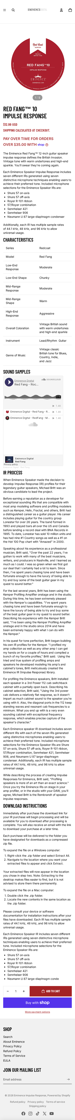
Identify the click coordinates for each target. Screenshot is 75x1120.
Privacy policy (36, 1101)
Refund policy (17, 1101)
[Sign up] (68, 1079)
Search (7, 1036)
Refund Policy (12, 1051)
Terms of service (55, 1101)
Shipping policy (37, 1106)
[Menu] (4, 10)
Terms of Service (14, 1055)
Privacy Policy (12, 1046)
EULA (6, 1060)
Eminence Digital (11, 467)
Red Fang (25, 467)
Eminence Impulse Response (30, 1095)
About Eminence (14, 1041)
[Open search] (13, 10)
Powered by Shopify (58, 1095)
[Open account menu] (61, 10)
